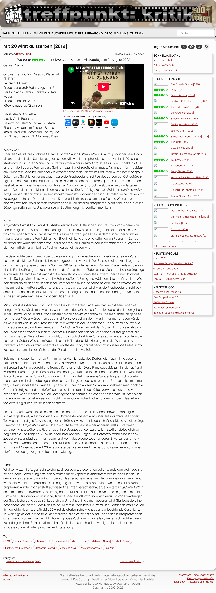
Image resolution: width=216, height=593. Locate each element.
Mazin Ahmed (123, 541)
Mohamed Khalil (68, 547)
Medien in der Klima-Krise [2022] (188, 210)
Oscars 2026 (160, 258)
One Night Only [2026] (183, 95)
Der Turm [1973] (179, 223)
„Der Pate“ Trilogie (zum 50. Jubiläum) (173, 263)
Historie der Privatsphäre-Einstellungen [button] (193, 581)
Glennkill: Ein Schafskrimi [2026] (188, 189)
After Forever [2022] (130, 561)
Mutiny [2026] (178, 90)
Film (26, 53)
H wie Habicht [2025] (182, 165)
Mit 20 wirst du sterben (17, 547)
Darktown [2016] (180, 229)
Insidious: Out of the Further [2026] (189, 101)
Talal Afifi (109, 547)
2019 (7, 541)
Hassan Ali (61, 541)
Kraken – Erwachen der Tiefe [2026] (190, 177)
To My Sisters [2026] (182, 171)
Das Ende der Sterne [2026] (186, 84)
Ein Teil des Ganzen (163, 302)
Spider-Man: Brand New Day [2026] (190, 136)
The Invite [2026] (180, 141)
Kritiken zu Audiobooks (165, 246)
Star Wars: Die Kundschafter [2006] (190, 216)
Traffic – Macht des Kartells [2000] (189, 153)
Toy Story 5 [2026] (181, 159)
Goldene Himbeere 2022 (166, 268)
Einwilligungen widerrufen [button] (200, 578)
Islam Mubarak (79, 541)
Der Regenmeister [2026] (184, 124)
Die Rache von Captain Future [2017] (190, 235)
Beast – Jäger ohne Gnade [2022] (23, 561)
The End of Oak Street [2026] (186, 107)
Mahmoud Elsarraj (101, 541)
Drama (19, 53)
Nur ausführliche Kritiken (166, 60)
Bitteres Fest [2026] (182, 147)
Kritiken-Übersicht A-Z (165, 70)
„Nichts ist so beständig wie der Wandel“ (174, 312)
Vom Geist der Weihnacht (166, 307)
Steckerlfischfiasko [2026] (185, 118)
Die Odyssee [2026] (181, 183)
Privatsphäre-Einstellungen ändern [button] (195, 575)
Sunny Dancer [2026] (182, 112)
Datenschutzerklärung (16, 575)
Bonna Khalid (44, 541)
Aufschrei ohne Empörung (167, 291)
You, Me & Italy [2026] (182, 130)
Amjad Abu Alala (23, 541)
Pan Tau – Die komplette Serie (169, 279)
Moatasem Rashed (45, 547)
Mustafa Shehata (90, 547)
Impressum (9, 579)
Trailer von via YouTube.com (88, 110)
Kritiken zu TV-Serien (164, 65)
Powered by (68, 117)
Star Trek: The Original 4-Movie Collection (175, 273)
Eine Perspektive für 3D (165, 297)
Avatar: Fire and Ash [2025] (185, 196)
